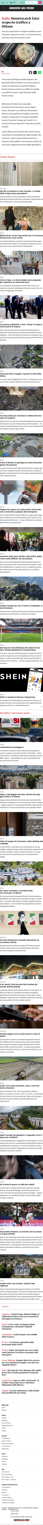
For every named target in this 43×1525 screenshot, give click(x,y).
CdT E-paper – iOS (7, 1477)
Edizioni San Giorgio (8, 1443)
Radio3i (4, 1492)
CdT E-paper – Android (9, 1479)
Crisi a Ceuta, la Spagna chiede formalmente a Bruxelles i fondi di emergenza (18, 1326)
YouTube (4, 1464)
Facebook (5, 1456)
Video (3, 1408)
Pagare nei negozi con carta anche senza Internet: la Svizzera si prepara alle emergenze (20, 1352)
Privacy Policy (15, 1511)
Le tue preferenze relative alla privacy (21, 1516)
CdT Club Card (6, 1423)
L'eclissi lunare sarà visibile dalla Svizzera (19, 1335)
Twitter (4, 1461)
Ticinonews (5, 1495)
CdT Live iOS (5, 1472)
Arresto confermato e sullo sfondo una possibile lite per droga (20, 1392)
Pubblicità (5, 1420)
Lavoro (4, 1428)
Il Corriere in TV (6, 1446)
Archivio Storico (6, 1441)
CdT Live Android (7, 1474)
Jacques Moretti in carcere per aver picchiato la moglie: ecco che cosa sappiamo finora (20, 1362)
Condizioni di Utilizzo (8, 1500)
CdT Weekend (6, 1438)
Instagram (5, 1459)
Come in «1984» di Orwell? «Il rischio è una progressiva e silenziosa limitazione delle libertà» (20, 1382)
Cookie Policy (15, 1513)
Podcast (4, 1410)
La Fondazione (6, 1487)
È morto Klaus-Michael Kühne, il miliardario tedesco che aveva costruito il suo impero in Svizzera (20, 1316)
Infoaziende (5, 1449)
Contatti (4, 1418)
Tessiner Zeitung (7, 1497)
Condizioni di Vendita (8, 1503)
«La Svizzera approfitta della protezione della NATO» (18, 1343)
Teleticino (5, 1490)
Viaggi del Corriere (7, 1425)
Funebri (4, 1431)
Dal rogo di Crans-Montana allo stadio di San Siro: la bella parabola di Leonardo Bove (21, 1372)
